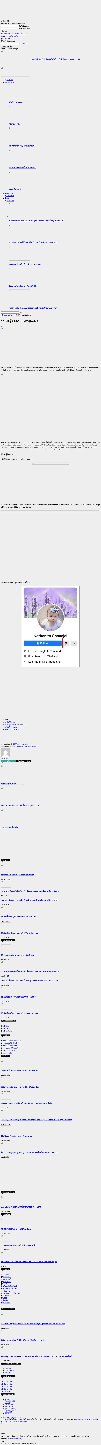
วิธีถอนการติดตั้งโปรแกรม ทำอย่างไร (23, 746)
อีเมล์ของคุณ (23, 43)
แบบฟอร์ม (6, 1274)
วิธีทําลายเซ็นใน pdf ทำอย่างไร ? (22, 146)
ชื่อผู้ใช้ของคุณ (24, 26)
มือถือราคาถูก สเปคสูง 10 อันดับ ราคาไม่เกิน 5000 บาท (22, 1340)
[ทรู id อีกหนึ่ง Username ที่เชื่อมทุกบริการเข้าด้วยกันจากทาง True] (19, 304)
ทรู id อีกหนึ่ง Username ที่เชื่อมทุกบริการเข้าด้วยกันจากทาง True (34, 308)
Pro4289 (5, 1284)
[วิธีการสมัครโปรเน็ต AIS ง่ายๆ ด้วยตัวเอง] (6, 870)
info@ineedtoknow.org (15, 1439)
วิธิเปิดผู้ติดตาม (10, 722)
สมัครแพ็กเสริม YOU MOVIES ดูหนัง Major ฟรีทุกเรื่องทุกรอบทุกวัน (36, 221)
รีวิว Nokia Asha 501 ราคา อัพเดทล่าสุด (16, 1136)
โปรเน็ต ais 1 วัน (6, 1381)
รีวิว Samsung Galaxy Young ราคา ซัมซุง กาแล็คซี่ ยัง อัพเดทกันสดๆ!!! (29, 1152)
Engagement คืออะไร (9, 827)
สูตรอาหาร (7, 1277)
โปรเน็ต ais (6, 1028)
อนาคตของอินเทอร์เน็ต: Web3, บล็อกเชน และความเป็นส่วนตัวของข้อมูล (30, 891)
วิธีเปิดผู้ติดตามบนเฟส (12, 727)
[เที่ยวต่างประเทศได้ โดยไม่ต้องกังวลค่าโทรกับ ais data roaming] (19, 238)
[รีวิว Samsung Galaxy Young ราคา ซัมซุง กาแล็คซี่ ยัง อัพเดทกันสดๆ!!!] (6, 1148)
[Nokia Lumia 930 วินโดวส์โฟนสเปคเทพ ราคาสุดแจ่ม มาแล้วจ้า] (6, 1099)
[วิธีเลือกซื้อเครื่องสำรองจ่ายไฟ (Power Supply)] (6, 929)
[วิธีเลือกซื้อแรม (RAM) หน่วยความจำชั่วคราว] (6, 912)
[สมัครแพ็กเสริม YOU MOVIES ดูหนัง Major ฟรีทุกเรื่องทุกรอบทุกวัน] (19, 216)
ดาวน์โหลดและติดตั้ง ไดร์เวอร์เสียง (22, 168)
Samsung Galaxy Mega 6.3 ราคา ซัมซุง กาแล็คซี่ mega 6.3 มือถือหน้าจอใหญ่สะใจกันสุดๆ (36, 1120)
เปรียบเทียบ (10, 196)
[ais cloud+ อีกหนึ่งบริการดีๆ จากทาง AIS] (19, 260)
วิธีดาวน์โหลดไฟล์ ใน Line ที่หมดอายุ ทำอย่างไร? (20, 806)
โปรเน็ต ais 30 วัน (7, 1391)
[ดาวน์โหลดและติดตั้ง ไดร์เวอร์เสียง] (19, 163)
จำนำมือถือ (7, 1282)
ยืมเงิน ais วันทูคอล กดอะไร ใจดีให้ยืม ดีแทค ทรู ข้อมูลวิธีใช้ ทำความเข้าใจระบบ (33, 1324)
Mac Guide (9, 193)
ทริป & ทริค (10, 82)
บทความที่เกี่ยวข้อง (8, 761)
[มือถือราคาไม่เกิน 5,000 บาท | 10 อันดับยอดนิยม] (6, 1066)
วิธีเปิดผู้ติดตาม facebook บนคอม (16, 724)
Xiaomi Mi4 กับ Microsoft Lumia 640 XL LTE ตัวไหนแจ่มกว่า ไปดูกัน (29, 1262)
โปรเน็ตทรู (6, 1026)
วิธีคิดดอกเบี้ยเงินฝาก (21, 744)
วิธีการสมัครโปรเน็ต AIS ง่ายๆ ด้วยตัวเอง (17, 875)
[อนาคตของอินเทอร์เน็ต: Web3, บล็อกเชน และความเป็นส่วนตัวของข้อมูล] (6, 887)
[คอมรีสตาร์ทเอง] (19, 120)
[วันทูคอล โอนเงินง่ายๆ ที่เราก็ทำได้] (19, 282)
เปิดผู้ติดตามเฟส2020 (12, 729)
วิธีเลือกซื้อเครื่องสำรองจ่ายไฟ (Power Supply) (19, 933)
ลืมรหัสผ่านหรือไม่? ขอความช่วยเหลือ (14, 33)
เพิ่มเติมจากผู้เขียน (24, 761)
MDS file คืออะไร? (16, 102)
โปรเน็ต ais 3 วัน (6, 1386)
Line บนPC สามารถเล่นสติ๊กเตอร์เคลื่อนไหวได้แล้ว (21, 1207)
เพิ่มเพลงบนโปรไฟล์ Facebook (13, 784)
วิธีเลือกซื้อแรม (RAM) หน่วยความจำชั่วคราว (19, 917)
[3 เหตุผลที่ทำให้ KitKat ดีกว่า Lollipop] (6, 1225)
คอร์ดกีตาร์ (7, 1279)
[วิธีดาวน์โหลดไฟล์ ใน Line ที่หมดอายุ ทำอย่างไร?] (11, 801)
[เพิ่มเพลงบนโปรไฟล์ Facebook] (11, 779)
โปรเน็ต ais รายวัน (9, 1050)
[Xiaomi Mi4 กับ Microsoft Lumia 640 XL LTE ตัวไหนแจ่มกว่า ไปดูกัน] (6, 1257)
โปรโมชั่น (10, 201)
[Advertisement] (24, 63)
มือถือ (5, 1298)
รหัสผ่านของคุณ (24, 28)
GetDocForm (7, 1295)
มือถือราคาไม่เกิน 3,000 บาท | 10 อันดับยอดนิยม (20, 1087)
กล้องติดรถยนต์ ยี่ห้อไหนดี (12, 1041)
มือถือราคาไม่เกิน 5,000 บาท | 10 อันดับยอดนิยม (20, 1070)
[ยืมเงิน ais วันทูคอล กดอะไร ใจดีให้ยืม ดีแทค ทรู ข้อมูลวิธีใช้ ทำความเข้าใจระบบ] (6, 1319)
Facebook (10, 315)
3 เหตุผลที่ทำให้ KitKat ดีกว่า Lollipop (16, 1229)
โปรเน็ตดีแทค (7, 1031)
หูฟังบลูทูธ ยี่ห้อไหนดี (10, 1043)
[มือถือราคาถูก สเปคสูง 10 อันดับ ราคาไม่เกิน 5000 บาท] (6, 1336)
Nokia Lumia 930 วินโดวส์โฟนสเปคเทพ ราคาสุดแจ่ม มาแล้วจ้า (26, 1103)
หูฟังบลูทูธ (6, 1291)
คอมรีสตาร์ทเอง (15, 124)
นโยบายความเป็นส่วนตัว (9, 36)
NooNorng (4, 758)
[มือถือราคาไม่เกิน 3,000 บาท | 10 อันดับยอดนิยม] (6, 1083)
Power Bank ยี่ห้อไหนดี (10, 1048)
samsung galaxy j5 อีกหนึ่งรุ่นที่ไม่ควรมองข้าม (19, 1245)
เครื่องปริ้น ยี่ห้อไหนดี (10, 1045)
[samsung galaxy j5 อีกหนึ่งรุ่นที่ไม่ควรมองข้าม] (6, 1241)
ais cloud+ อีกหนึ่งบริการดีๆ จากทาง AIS (25, 264)
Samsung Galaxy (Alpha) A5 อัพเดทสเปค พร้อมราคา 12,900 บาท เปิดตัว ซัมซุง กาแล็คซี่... (37, 1356)
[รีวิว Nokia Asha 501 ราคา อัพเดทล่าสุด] (6, 1132)
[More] (47, 331)
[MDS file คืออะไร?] (19, 98)
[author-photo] (5, 757)
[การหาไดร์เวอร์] (19, 185)
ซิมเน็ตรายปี (7, 1300)
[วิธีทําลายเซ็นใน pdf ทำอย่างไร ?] (19, 141)
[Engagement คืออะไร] (11, 823)
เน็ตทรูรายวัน (7, 1053)
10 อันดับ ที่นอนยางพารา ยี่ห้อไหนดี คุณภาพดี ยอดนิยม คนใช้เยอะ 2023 (29, 900)
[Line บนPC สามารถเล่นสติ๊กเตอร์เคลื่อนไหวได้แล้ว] (6, 1202)
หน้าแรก (10, 80)
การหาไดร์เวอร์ (15, 189)
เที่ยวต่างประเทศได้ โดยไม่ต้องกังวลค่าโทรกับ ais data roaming (34, 242)
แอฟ (7, 198)
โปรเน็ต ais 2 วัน (6, 1384)
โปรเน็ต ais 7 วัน (6, 1389)
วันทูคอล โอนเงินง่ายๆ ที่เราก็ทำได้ (22, 286)
